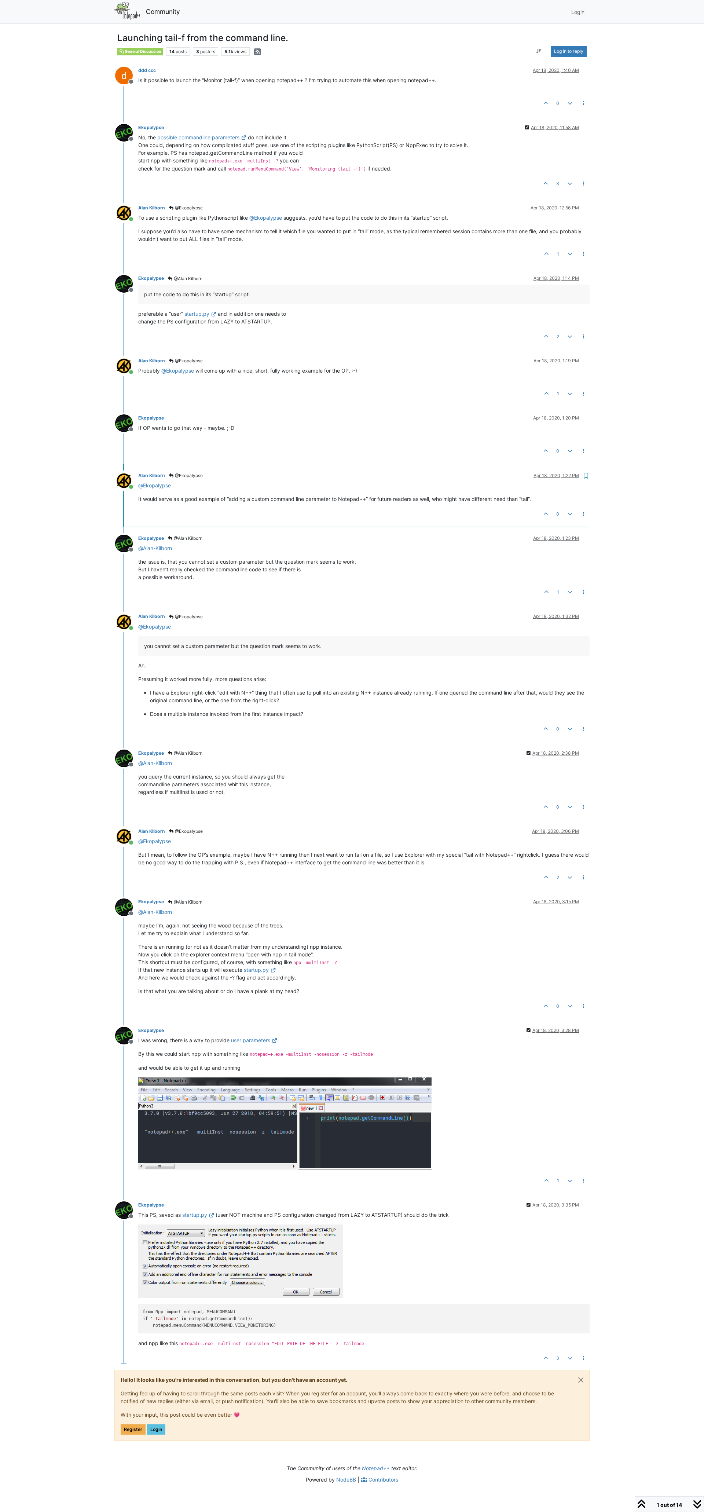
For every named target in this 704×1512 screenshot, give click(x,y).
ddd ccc (147, 70)
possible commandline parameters (198, 137)
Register (133, 1429)
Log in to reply (568, 51)
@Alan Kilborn (187, 278)
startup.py (196, 314)
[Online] (126, 212)
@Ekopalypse (188, 207)
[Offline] (126, 75)
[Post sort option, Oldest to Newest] (539, 51)
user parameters (250, 1040)
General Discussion (142, 51)
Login (156, 1429)
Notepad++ (376, 1468)
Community (163, 11)
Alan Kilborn (151, 207)
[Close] (580, 1380)
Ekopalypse (151, 127)
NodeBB (346, 1479)
